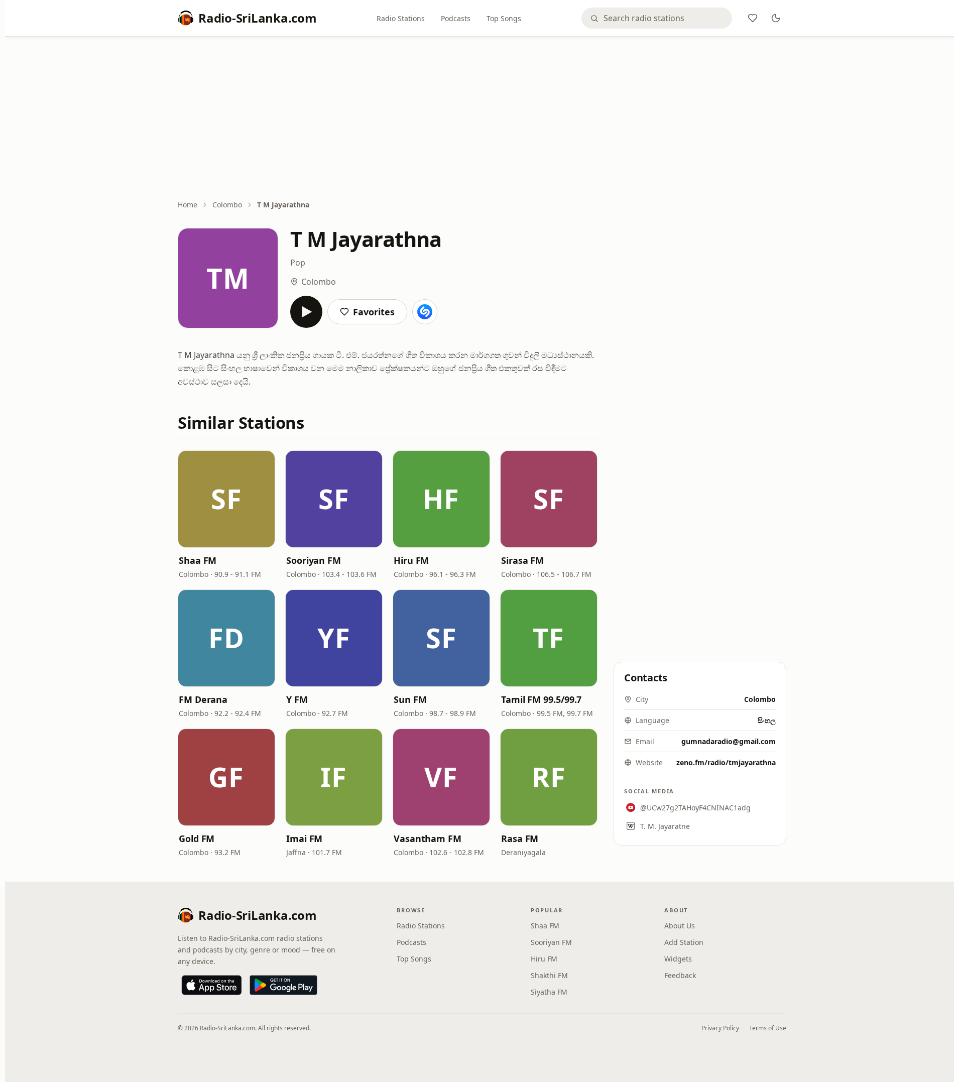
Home (187, 204)
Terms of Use (767, 1028)
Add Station (683, 942)
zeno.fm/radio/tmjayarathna (726, 762)
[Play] (306, 312)
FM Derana (203, 699)
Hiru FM (411, 560)
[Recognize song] (424, 311)
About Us (679, 925)
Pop (297, 262)
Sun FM (410, 699)
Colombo (227, 204)
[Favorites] (752, 18)
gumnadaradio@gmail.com (728, 741)
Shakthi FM (549, 975)
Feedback (680, 975)
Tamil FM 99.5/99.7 (541, 699)
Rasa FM (519, 838)
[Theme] (775, 18)
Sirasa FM (522, 560)
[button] (226, 499)
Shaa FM (197, 560)
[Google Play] (283, 985)
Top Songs (504, 18)
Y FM (297, 699)
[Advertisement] (482, 119)
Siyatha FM (549, 992)
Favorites (374, 312)
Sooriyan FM (313, 560)
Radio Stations (401, 18)
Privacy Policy (720, 1028)
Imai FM (304, 838)
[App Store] (212, 985)
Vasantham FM (427, 838)
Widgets (678, 959)
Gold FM (196, 838)
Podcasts (455, 18)
